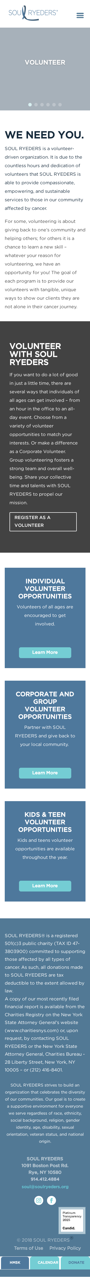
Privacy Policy (65, 1248)
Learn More (45, 653)
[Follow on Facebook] (51, 1200)
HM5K (15, 1262)
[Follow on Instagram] (38, 1200)
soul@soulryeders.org (45, 1187)
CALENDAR (48, 1262)
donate (76, 1262)
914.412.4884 (45, 1179)
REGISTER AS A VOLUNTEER (32, 522)
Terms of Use (28, 1248)
